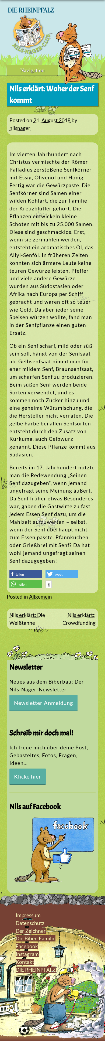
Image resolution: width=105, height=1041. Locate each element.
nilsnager (19, 128)
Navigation (32, 70)
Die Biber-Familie (35, 938)
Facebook (27, 946)
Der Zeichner (31, 931)
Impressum (28, 915)
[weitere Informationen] (48, 585)
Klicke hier (27, 776)
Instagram (27, 954)
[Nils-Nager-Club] (31, 52)
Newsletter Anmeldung (43, 702)
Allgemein (40, 596)
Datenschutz (30, 923)
